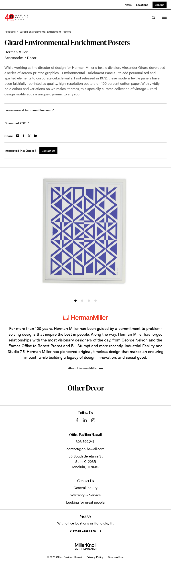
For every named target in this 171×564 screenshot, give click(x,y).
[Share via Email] (17, 135)
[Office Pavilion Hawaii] (16, 17)
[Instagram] (93, 420)
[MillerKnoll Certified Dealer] (85, 546)
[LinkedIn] (85, 420)
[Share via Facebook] (23, 135)
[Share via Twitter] (29, 135)
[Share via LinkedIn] (35, 135)
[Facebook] (77, 420)
